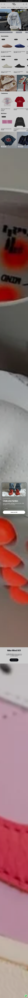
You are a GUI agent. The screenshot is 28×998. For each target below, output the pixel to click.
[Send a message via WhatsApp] (25, 995)
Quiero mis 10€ (14, 512)
